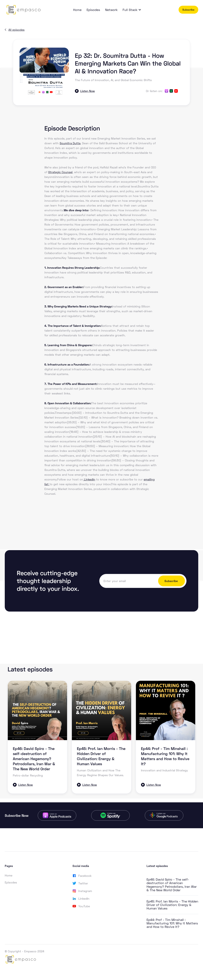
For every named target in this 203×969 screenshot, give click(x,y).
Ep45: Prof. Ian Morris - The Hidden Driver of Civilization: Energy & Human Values (172, 904)
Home (77, 10)
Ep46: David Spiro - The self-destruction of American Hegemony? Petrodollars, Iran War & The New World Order (172, 884)
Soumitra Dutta (70, 143)
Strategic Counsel (60, 172)
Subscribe (188, 9)
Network (111, 10)
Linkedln (89, 479)
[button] (133, 9)
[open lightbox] (44, 72)
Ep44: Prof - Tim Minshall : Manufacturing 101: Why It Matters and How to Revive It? (172, 923)
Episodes (93, 10)
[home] (23, 9)
